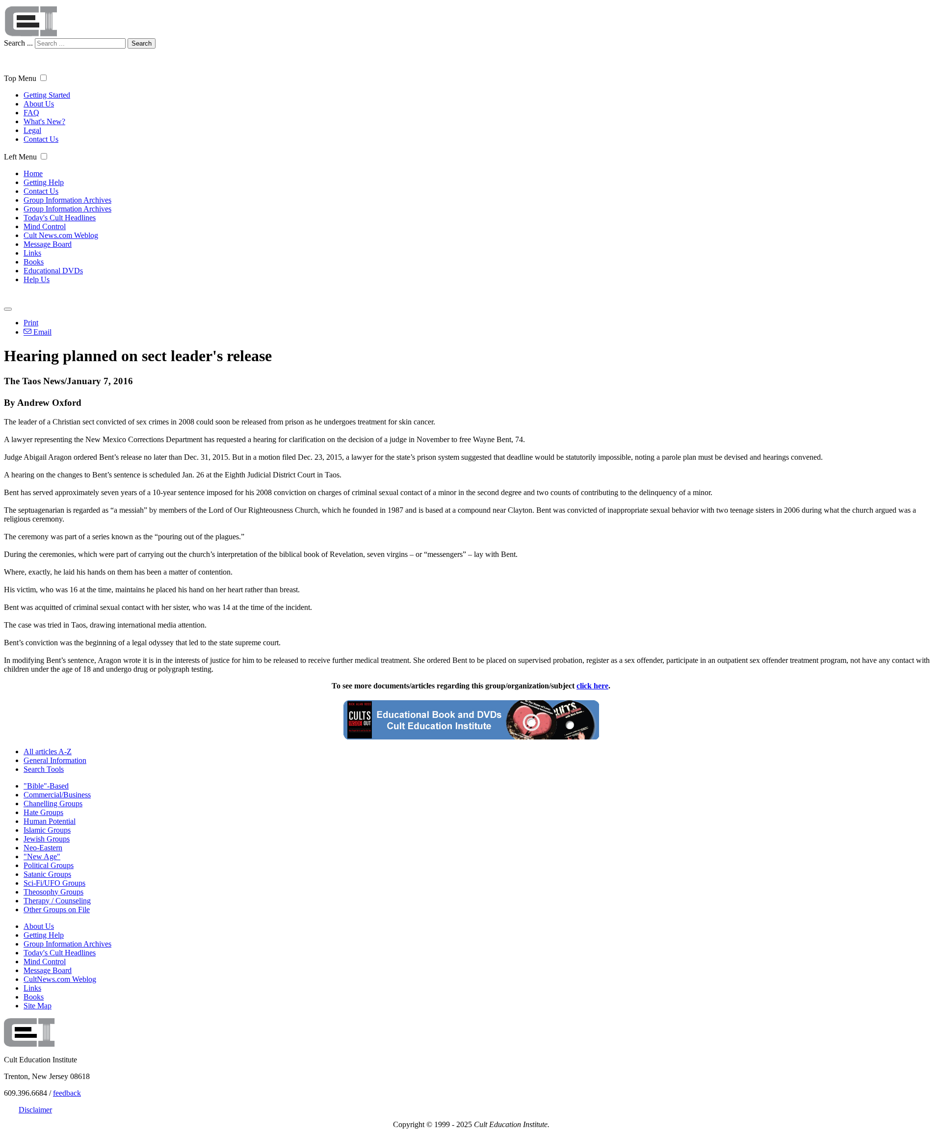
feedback (67, 1093)
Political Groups (49, 865)
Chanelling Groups (53, 803)
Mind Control (45, 226)
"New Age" (42, 856)
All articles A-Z (48, 751)
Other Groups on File (57, 909)
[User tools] (8, 309)
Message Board (48, 244)
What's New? (44, 121)
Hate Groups (43, 812)
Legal (32, 130)
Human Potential (50, 821)
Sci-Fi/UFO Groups (54, 883)
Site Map (38, 1005)
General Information (55, 760)
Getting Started (47, 95)
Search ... (18, 43)
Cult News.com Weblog (61, 235)
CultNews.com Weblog (60, 979)
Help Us (37, 279)
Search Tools (44, 769)
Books (34, 262)
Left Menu (20, 157)
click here (592, 686)
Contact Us (41, 139)
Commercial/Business (57, 794)
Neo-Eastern (43, 847)
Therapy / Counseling (57, 900)
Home (33, 173)
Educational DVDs (53, 270)
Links (32, 253)
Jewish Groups (47, 839)
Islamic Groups (47, 830)
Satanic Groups (47, 874)
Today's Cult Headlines (60, 217)
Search (141, 43)
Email (41, 332)
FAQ (31, 112)
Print (31, 322)
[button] (43, 78)
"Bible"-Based (46, 786)
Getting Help (44, 182)
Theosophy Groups (53, 892)
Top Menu (20, 78)
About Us (39, 104)
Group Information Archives (67, 200)
